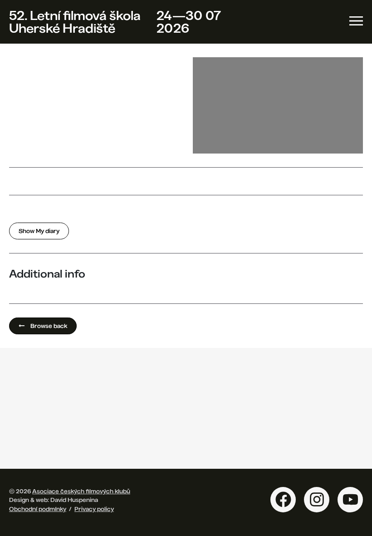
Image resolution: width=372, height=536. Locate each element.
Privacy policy (94, 508)
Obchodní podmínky (37, 508)
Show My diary (39, 230)
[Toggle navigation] (356, 21)
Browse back (48, 325)
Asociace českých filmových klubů (81, 491)
